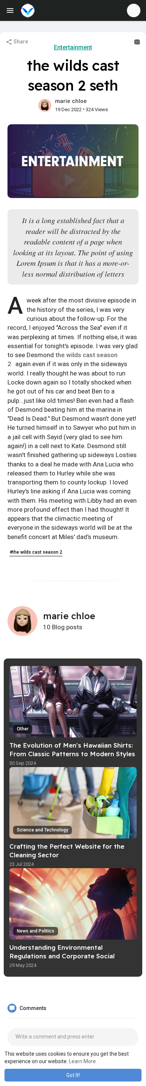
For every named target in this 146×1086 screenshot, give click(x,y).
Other (22, 728)
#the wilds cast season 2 (36, 552)
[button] (133, 10)
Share (20, 42)
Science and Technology (42, 830)
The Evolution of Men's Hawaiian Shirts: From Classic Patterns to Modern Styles (72, 749)
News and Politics (35, 931)
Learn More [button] (82, 1061)
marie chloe (71, 101)
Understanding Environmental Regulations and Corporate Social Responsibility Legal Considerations (65, 955)
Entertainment (73, 47)
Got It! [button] (73, 1075)
